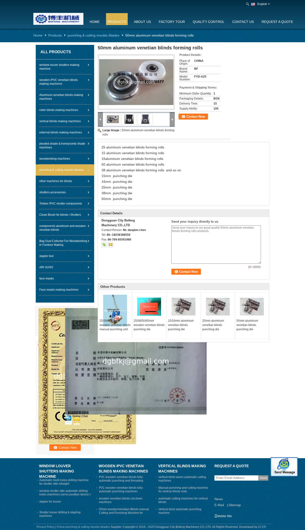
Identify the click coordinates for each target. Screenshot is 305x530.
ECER (262, 527)
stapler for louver (50, 501)
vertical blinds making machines (60, 121)
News (218, 499)
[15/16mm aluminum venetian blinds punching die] (183, 307)
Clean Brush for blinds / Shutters (60, 214)
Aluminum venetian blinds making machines (61, 96)
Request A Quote (277, 22)
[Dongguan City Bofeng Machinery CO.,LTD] (248, 4)
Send (263, 478)
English (262, 4)
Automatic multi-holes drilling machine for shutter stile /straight (64, 481)
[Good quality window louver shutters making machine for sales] (136, 361)
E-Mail (219, 505)
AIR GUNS (46, 267)
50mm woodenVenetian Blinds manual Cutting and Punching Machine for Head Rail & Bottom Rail (124, 513)
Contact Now (195, 116)
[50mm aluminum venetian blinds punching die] (252, 307)
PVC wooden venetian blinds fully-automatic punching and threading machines (121, 480)
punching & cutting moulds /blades (93, 35)
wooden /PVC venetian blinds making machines (58, 81)
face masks (46, 278)
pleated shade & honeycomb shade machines (62, 145)
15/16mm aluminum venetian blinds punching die (181, 325)
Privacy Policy (45, 527)
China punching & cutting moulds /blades (83, 527)
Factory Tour (172, 22)
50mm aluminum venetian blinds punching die (247, 325)
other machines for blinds (55, 181)
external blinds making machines (60, 132)
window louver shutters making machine (59, 66)
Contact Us (243, 22)
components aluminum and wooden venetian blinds (62, 227)
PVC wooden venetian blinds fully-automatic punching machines (121, 489)
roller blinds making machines (58, 110)
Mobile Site (224, 516)
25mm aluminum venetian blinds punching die (213, 325)
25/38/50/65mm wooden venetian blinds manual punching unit (115, 325)
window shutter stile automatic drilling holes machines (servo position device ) (65, 492)
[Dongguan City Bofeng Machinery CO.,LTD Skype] (104, 244)
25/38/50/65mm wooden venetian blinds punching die (149, 325)
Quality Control (208, 22)
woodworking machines (54, 158)
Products (116, 22)
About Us (142, 22)
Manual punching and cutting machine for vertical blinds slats (183, 489)
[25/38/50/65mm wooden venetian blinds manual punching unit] (115, 310)
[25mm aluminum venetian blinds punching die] (217, 307)
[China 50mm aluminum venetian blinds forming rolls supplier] (136, 82)
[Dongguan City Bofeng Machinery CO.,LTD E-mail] (110, 244)
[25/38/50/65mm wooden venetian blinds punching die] (149, 307)
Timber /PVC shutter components (60, 203)
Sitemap (235, 505)
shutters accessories (52, 192)
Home (95, 22)
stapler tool (46, 256)
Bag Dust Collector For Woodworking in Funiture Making (63, 243)
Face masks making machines (58, 289)
